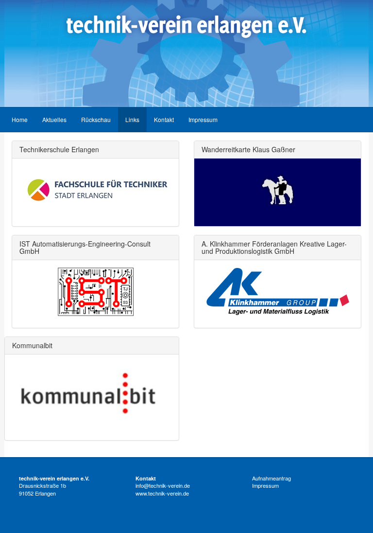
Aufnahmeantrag (271, 478)
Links (132, 119)
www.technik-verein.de (162, 493)
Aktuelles (54, 119)
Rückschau (96, 119)
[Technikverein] (186, 53)
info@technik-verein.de (163, 485)
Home (20, 119)
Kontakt (164, 119)
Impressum (203, 119)
